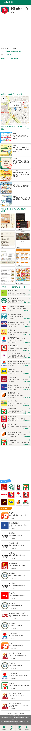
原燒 (2, 247)
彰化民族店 (12, 623)
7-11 (14, 183)
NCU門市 (11, 683)
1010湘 (18, 247)
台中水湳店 (12, 583)
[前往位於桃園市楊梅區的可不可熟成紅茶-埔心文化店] (5, 669)
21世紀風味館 (19, 283)
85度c (2, 229)
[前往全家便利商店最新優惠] (18, 497)
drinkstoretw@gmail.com (24, 721)
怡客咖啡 (15, 196)
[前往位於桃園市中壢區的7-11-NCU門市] (5, 689)
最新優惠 (4, 729)
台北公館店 (12, 573)
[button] (15, 108)
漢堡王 (3, 283)
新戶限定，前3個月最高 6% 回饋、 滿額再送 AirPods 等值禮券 (21, 136)
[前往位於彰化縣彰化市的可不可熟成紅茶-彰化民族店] (5, 629)
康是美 (14, 145)
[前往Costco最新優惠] (4, 497)
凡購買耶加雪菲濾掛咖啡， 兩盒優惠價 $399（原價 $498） (21, 199)
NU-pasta (15, 170)
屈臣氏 (14, 133)
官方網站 (27, 729)
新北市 (9, 48)
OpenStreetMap (20, 124)
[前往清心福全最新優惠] (26, 505)
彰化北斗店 (12, 603)
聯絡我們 (22, 713)
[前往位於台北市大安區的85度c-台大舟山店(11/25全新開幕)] (5, 619)
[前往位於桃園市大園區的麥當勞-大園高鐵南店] (5, 569)
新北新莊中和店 (13, 543)
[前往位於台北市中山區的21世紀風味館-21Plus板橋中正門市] (5, 699)
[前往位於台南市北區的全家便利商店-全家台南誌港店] (5, 639)
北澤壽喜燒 (19, 229)
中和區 (14, 48)
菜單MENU (11, 729)
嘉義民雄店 (12, 533)
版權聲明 (16, 713)
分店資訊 (19, 729)
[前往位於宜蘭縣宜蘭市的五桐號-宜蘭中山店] (5, 559)
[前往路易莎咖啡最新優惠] (18, 505)
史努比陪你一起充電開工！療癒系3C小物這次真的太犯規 (21, 186)
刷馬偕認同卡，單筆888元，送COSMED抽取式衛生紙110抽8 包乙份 (21, 149)
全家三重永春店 (13, 673)
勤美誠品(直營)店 (14, 523)
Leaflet (13, 124)
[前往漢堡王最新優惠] (11, 497)
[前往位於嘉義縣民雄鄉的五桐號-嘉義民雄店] (5, 539)
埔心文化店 (12, 663)
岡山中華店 (12, 593)
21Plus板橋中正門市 (15, 693)
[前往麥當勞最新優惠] (4, 489)
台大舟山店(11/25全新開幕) (17, 613)
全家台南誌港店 (13, 633)
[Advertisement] (15, 31)
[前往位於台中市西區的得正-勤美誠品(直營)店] (5, 529)
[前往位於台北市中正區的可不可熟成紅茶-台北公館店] (5, 579)
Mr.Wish (3, 265)
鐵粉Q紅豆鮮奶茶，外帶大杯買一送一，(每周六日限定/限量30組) (21, 162)
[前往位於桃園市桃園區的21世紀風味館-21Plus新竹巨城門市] (5, 709)
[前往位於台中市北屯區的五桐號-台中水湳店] (5, 589)
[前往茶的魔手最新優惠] (4, 505)
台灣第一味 (19, 265)
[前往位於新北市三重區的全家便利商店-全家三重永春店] (5, 679)
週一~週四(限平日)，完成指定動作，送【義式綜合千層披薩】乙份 (21, 174)
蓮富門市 (11, 513)
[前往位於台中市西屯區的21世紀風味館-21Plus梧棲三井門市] (5, 659)
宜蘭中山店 (12, 553)
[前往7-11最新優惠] (26, 489)
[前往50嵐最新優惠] (11, 505)
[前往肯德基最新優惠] (18, 489)
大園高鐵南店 (13, 563)
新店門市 (11, 643)
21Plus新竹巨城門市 (15, 703)
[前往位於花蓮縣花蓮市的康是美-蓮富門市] (5, 519)
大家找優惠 (9, 713)
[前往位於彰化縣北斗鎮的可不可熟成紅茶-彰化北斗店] (5, 609)
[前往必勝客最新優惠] (26, 497)
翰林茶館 (15, 158)
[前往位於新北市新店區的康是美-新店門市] (5, 649)
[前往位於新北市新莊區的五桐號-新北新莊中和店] (5, 549)
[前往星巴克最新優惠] (11, 489)
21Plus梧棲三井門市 (15, 653)
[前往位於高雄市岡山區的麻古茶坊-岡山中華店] (5, 599)
